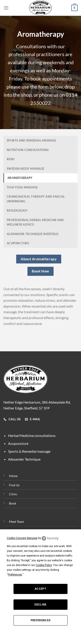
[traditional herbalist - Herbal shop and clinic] (40, 8)
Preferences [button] (15, 574)
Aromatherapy (19, 178)
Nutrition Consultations (28, 150)
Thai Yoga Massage (22, 187)
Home (13, 476)
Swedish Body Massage (25, 168)
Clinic (13, 494)
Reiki (10, 159)
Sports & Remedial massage (29, 451)
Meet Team (16, 521)
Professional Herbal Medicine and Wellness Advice (35, 222)
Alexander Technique (24, 459)
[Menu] (6, 7)
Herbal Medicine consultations (32, 435)
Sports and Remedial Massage (31, 140)
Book (12, 503)
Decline (40, 604)
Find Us (14, 485)
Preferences (41, 620)
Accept (40, 588)
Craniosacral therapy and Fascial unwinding (36, 199)
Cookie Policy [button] (44, 565)
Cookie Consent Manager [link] (22, 538)
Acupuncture (18, 243)
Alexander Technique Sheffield (32, 234)
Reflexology (17, 210)
